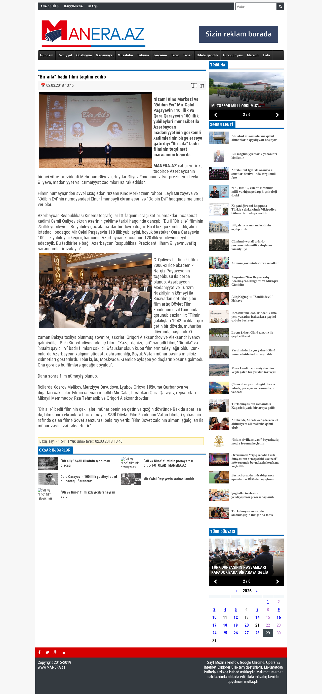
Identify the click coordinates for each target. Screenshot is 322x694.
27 (247, 633)
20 (247, 625)
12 (236, 617)
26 (236, 633)
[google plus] (55, 652)
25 (225, 633)
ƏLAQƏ (93, 6)
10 (214, 617)
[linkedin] (63, 652)
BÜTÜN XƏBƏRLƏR (246, 524)
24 (214, 633)
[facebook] (39, 652)
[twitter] (47, 652)
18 (225, 625)
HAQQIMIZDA (73, 6)
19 (236, 625)
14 (257, 617)
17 (214, 625)
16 (279, 617)
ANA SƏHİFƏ (50, 6)
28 (257, 633)
